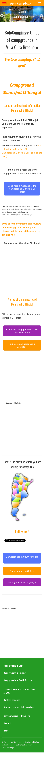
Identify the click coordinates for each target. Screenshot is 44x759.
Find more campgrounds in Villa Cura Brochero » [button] (22, 331)
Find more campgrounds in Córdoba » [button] (22, 345)
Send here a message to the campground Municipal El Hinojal (22, 188)
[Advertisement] (22, 379)
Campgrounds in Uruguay (15, 672)
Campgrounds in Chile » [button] (22, 570)
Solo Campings (20, 3)
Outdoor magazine (12, 699)
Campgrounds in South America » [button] (22, 558)
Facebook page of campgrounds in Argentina (19, 690)
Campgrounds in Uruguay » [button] (22, 582)
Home (6, 730)
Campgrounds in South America (18, 680)
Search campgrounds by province (19, 707)
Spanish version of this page (17, 715)
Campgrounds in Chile (13, 665)
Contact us (9, 723)
